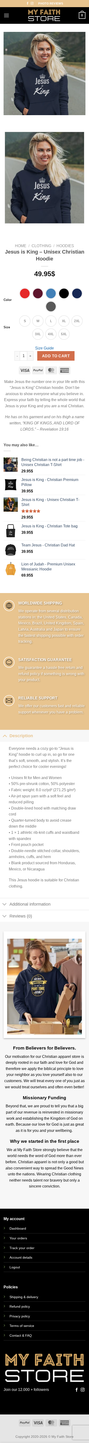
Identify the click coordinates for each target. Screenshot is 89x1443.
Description (21, 735)
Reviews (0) (20, 916)
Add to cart (56, 356)
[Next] (21, 119)
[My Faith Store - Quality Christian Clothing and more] (44, 15)
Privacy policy (19, 1316)
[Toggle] (4, 736)
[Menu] (6, 15)
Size (7, 327)
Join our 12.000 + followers (26, 1390)
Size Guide (44, 348)
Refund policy (19, 1306)
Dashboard (17, 1228)
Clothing (41, 246)
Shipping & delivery (23, 1297)
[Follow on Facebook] (27, 3)
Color (8, 300)
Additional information (30, 904)
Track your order (21, 1248)
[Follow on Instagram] (32, 3)
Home (20, 246)
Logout (14, 1267)
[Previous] (8, 119)
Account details (20, 1257)
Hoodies (65, 246)
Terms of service (21, 1326)
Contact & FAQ (20, 1335)
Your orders (18, 1238)
